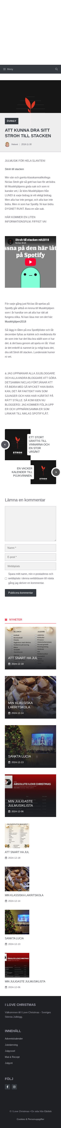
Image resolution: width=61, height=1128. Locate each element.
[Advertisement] (30, 32)
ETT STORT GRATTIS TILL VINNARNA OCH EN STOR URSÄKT (39, 444)
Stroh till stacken (14, 169)
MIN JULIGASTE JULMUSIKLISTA (25, 981)
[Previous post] (5, 445)
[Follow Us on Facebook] (7, 1086)
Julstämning (11, 1044)
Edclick (48, 1111)
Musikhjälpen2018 (15, 321)
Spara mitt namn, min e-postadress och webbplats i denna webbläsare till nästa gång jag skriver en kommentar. (31, 578)
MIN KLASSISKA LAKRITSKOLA (24, 895)
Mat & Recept (12, 1057)
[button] (56, 69)
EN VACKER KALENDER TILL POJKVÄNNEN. (22, 472)
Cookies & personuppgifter (30, 1119)
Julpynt (9, 1063)
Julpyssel (10, 1050)
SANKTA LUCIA (19, 756)
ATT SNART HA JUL (23, 658)
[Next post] (56, 472)
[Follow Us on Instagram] (14, 1086)
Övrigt (11, 121)
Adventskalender (14, 1038)
